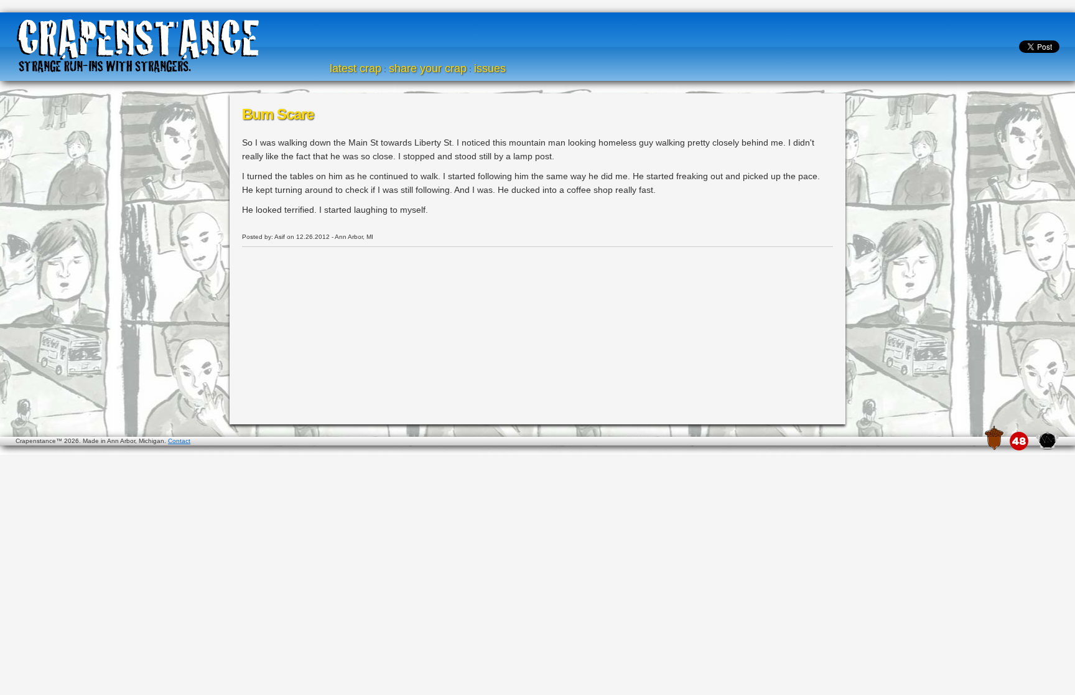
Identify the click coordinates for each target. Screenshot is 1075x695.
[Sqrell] (994, 438)
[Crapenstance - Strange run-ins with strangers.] (138, 44)
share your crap (428, 68)
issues (490, 68)
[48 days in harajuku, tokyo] (1019, 441)
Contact (179, 440)
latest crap (355, 68)
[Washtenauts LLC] (1047, 440)
